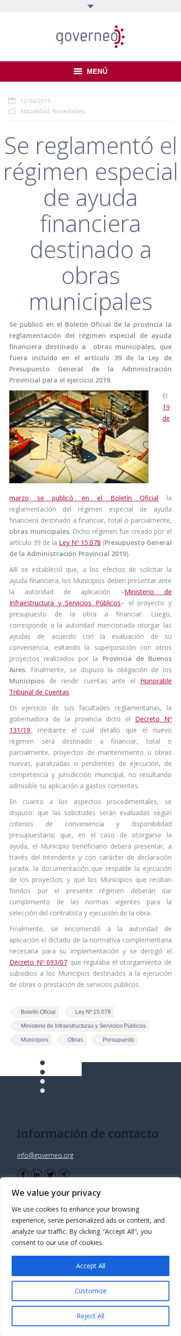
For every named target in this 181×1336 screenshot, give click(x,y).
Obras (75, 1040)
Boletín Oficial (38, 1012)
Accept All (90, 1265)
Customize (91, 1290)
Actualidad (35, 111)
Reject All (90, 1315)
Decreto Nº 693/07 (38, 962)
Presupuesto (119, 1040)
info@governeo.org (45, 1155)
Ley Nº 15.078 (80, 542)
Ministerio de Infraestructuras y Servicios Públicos (83, 1026)
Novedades (68, 111)
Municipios (34, 1040)
